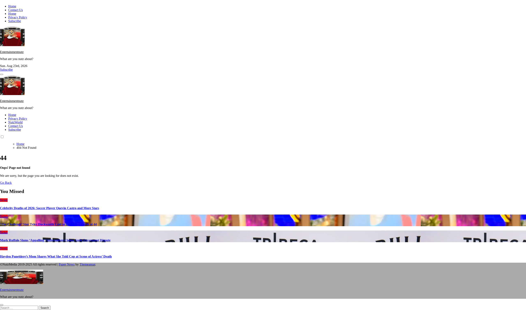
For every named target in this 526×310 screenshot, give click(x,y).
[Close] (1, 304)
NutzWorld (15, 122)
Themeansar (87, 264)
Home (12, 6)
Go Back (6, 182)
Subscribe (14, 21)
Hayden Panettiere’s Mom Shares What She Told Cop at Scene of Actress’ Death (56, 256)
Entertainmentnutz (12, 52)
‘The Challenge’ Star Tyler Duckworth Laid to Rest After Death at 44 (48, 224)
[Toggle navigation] (1, 74)
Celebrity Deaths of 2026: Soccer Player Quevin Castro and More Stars (49, 208)
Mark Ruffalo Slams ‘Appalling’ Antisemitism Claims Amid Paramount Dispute (55, 240)
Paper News (67, 264)
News (4, 200)
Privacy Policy (17, 17)
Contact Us (15, 10)
